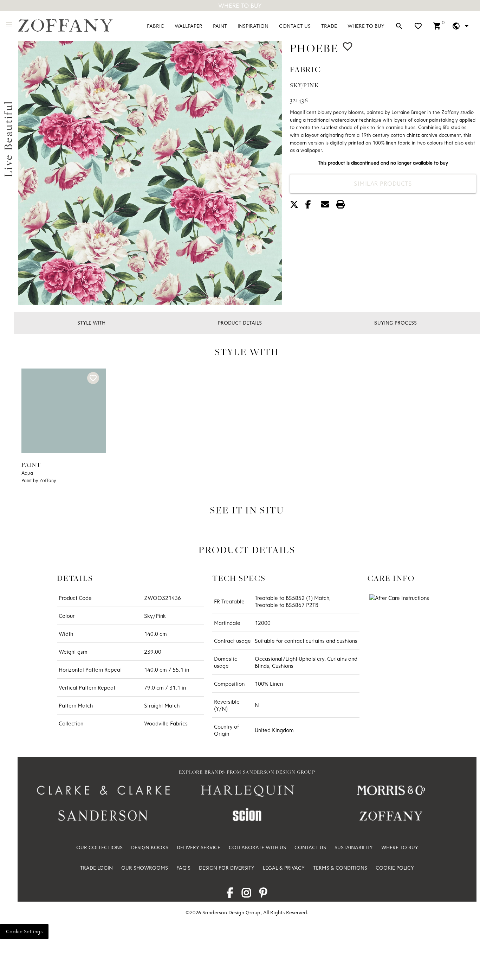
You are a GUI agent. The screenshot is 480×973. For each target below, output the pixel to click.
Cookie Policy (395, 867)
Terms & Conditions (340, 867)
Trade (329, 26)
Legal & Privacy (284, 867)
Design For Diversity (226, 867)
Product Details (240, 322)
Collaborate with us (257, 847)
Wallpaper (188, 26)
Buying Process (395, 322)
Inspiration (253, 26)
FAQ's (183, 867)
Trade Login (96, 867)
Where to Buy (366, 26)
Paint (220, 26)
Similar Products (383, 183)
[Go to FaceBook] (230, 894)
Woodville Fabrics (166, 723)
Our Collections (99, 847)
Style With (91, 322)
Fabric (155, 26)
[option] (150, 173)
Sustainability (354, 847)
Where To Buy (240, 5)
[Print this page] (343, 205)
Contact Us (295, 26)
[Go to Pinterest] (263, 894)
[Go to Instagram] (246, 894)
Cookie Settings (24, 931)
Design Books (149, 847)
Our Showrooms (144, 867)
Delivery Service (198, 847)
